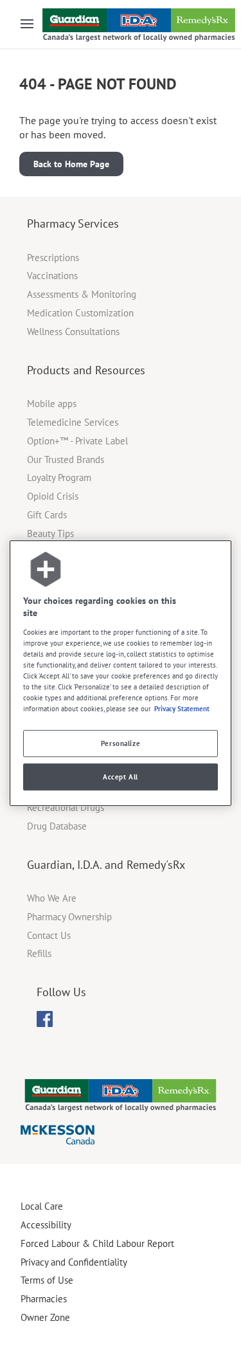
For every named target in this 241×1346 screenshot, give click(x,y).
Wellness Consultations (73, 331)
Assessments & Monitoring (81, 294)
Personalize (120, 743)
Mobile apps (51, 403)
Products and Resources (86, 370)
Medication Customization (80, 313)
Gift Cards (47, 515)
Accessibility (46, 1225)
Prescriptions (53, 257)
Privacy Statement (182, 708)
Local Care (42, 1206)
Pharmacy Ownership (69, 917)
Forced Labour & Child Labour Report (97, 1243)
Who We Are (51, 898)
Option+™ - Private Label (77, 441)
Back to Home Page (71, 164)
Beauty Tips (50, 533)
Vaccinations (52, 275)
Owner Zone (45, 1317)
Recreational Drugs (65, 807)
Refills (39, 953)
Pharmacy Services (73, 223)
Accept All (120, 776)
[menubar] (44, 1019)
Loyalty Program (59, 477)
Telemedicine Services (72, 422)
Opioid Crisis (52, 496)
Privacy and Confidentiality (74, 1262)
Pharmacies (44, 1299)
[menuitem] (45, 1019)
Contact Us (49, 935)
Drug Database (57, 826)
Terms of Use (47, 1280)
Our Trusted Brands (65, 459)
